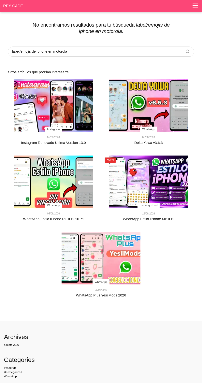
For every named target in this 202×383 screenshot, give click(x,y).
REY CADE (13, 6)
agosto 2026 (12, 344)
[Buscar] (186, 50)
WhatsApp (10, 376)
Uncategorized (13, 372)
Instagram (10, 367)
